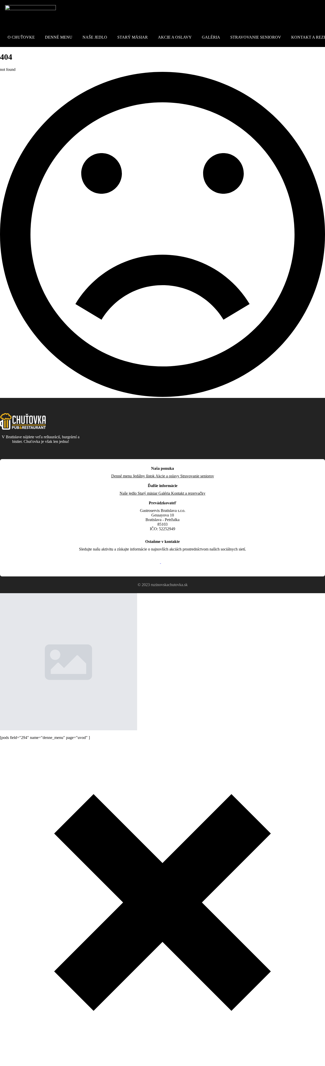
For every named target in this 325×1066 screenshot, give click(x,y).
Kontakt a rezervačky (188, 493)
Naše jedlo (95, 37)
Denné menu (58, 37)
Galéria (211, 37)
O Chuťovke (21, 37)
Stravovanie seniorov (255, 37)
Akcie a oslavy (175, 37)
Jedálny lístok (144, 476)
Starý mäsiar (132, 37)
